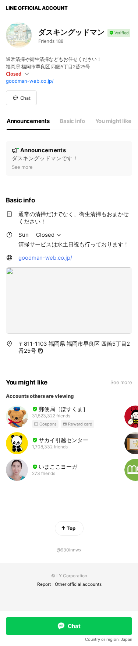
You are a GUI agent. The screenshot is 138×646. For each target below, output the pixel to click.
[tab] (28, 121)
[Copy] (40, 351)
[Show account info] (118, 33)
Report (44, 584)
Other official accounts (78, 584)
